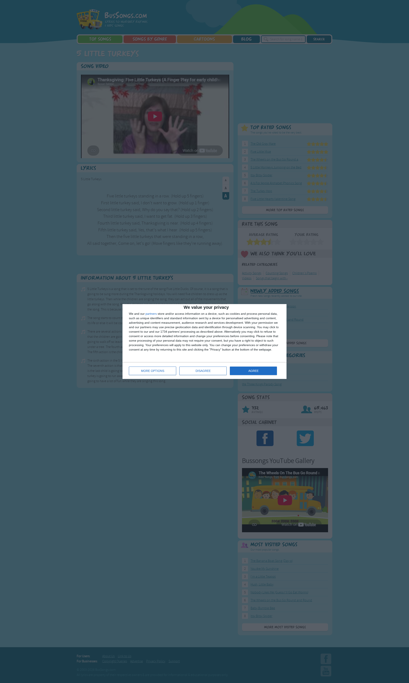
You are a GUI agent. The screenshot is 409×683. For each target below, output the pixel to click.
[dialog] (204, 341)
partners (151, 313)
